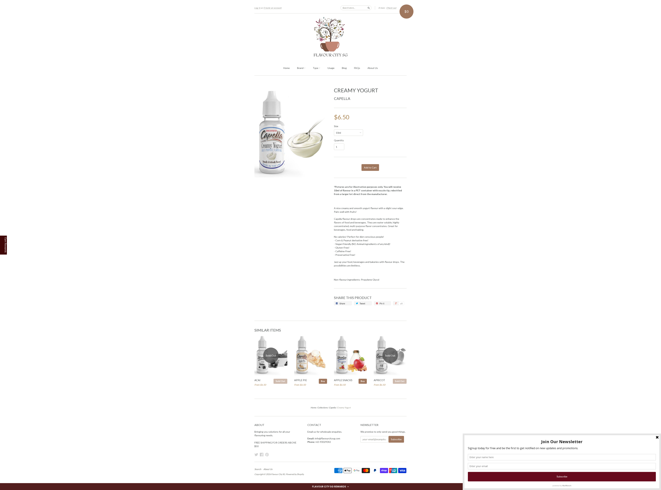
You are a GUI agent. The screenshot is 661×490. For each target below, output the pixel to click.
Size (336, 126)
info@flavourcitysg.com (327, 438)
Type (316, 67)
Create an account (273, 8)
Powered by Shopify (295, 474)
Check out (391, 8)
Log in (257, 8)
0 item (382, 8)
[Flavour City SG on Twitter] (256, 454)
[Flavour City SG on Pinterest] (267, 454)
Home (286, 67)
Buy (323, 381)
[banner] (330, 37)
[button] (330, 486)
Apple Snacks (343, 380)
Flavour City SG (278, 474)
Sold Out (280, 381)
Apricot (379, 380)
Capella (342, 98)
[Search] (369, 8)
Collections (322, 407)
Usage (331, 67)
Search (257, 469)
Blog (344, 67)
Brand (300, 67)
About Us (373, 67)
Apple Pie (300, 380)
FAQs (357, 67)
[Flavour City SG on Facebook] (262, 454)
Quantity (339, 140)
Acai (257, 380)
